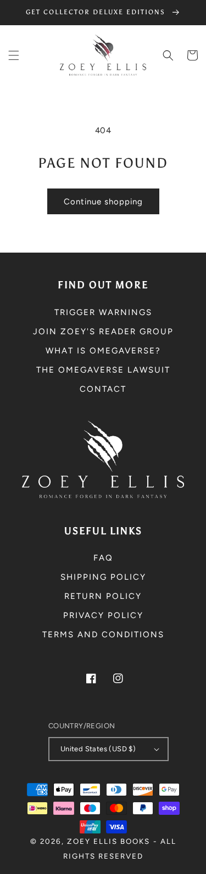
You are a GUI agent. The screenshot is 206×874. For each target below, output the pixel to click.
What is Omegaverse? (103, 351)
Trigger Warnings (103, 312)
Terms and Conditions (103, 634)
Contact (103, 389)
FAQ (103, 558)
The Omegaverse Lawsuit (103, 370)
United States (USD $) (98, 749)
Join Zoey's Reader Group (103, 331)
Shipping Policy (103, 577)
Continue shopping (103, 202)
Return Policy (103, 596)
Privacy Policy (103, 615)
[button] (14, 55)
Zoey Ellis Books (108, 841)
